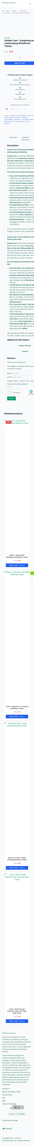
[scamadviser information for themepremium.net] (17, 1120)
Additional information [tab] (26, 138)
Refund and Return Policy (11, 1092)
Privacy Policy (7, 1095)
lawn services (17, 121)
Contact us (6, 1089)
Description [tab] (13, 137)
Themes (7, 38)
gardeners (17, 117)
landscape (18, 119)
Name (10, 373)
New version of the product (17, 384)
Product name (13, 381)
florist (6, 117)
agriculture (23, 115)
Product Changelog (9, 1104)
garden (11, 117)
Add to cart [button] (14, 565)
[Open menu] (30, 3)
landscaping (8, 121)
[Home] (2, 11)
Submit (11, 398)
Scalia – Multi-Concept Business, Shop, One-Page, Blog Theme (17, 1011)
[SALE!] (17, 637)
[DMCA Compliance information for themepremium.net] (17, 1107)
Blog (3, 1101)
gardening (24, 117)
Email (9, 377)
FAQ (3, 1098)
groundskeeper (8, 119)
